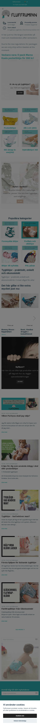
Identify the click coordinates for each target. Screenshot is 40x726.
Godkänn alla (20, 716)
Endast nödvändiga (20, 721)
